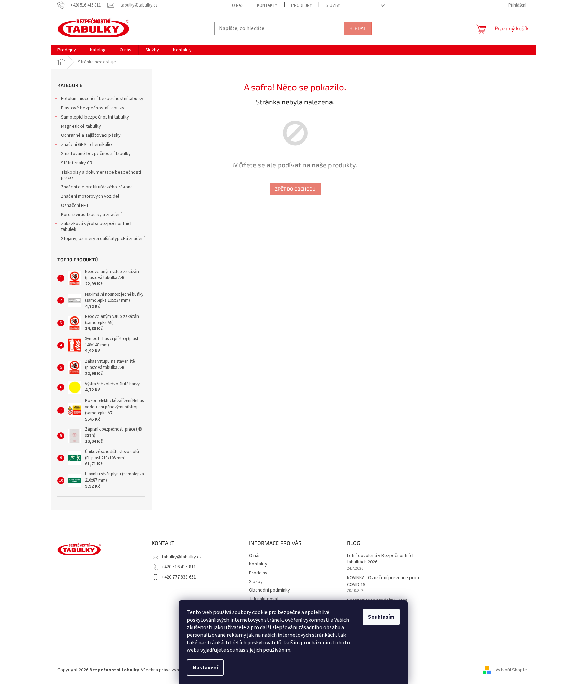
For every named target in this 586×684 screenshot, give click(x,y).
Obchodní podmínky (269, 590)
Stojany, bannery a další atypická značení (103, 238)
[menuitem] (67, 50)
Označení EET (75, 205)
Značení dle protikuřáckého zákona (97, 187)
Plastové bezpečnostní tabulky (93, 107)
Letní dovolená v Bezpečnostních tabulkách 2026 (381, 558)
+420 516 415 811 (179, 566)
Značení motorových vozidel (90, 196)
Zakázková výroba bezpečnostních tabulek (97, 226)
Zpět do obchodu (295, 189)
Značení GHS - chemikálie (86, 144)
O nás (237, 5)
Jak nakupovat (264, 599)
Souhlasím (381, 617)
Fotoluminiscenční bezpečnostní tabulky (102, 98)
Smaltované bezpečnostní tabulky (96, 153)
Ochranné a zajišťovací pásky (91, 135)
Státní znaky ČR (76, 163)
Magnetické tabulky (81, 126)
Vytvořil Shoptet (512, 670)
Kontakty (267, 5)
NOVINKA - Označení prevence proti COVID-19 (383, 581)
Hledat (357, 28)
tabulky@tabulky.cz (182, 557)
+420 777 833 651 (179, 577)
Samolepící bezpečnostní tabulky (95, 117)
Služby (333, 5)
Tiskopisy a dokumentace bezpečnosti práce (101, 175)
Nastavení (205, 667)
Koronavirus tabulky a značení (91, 214)
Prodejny (301, 5)
